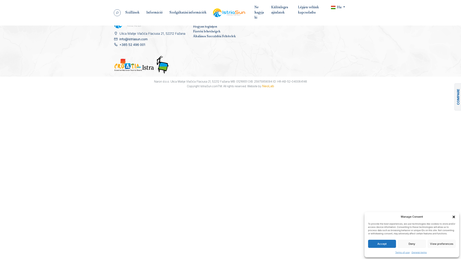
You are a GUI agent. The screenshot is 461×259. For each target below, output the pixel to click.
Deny (412, 244)
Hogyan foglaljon (205, 26)
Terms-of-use (402, 252)
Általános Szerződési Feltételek (214, 36)
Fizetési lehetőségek (206, 31)
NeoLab (268, 86)
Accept (382, 244)
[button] (454, 217)
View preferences (441, 244)
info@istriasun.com (133, 39)
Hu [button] (339, 7)
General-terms (419, 252)
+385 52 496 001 (132, 45)
